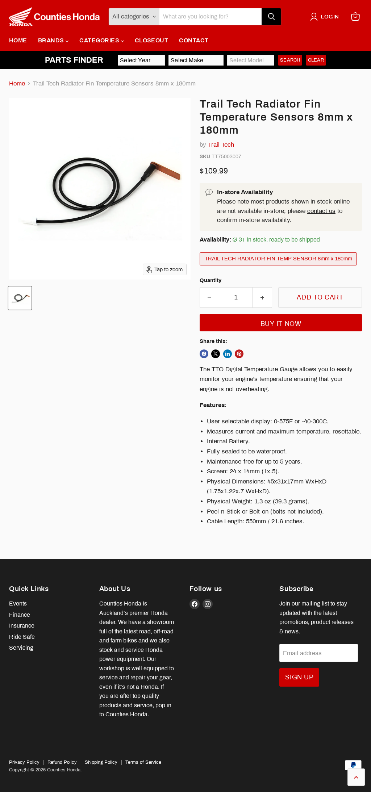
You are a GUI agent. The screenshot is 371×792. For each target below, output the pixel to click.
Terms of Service (143, 762)
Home (18, 40)
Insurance (21, 626)
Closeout (151, 40)
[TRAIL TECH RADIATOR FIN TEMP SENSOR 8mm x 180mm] (279, 267)
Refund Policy (62, 762)
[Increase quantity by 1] (262, 297)
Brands (52, 40)
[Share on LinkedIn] (227, 353)
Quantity (210, 280)
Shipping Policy (101, 762)
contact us (321, 211)
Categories (100, 40)
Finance (19, 615)
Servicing (21, 648)
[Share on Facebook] (204, 353)
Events (18, 603)
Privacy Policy (24, 762)
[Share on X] (215, 353)
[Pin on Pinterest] (239, 353)
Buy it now (280, 323)
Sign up (299, 677)
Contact (193, 40)
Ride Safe (22, 637)
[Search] (271, 16)
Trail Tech (221, 144)
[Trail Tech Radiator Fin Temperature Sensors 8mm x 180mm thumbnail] (20, 298)
